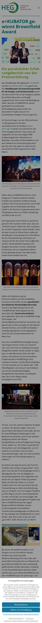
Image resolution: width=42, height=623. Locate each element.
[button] (21, 609)
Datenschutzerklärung (16, 618)
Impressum (29, 618)
